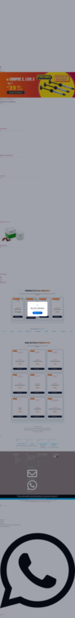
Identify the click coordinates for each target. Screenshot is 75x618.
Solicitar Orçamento (37, 312)
